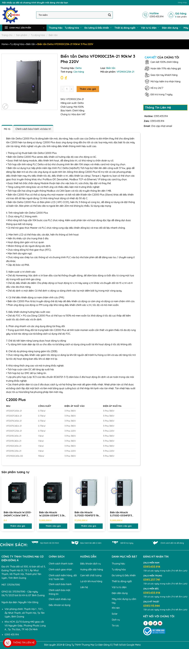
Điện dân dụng (170, 27)
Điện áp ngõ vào (75, 406)
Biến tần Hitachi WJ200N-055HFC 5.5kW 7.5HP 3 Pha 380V (53, 514)
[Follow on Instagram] (150, 623)
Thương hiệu (55, 27)
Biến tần (53, 35)
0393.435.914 (161, 116)
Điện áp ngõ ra (112, 406)
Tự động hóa (72, 27)
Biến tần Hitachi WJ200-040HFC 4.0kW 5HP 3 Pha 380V (18, 514)
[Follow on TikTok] (155, 623)
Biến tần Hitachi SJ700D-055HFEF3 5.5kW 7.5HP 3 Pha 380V (124, 514)
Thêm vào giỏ (88, 88)
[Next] (140, 504)
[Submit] (109, 15)
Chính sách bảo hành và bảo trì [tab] (33, 128)
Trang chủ (6, 35)
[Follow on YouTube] (160, 623)
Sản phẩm (21, 35)
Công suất (44, 406)
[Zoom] (5, 106)
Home (4, 44)
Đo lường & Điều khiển (97, 27)
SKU (8, 406)
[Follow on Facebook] (145, 623)
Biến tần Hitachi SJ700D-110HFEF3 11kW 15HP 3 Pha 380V (88, 514)
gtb (143, 644)
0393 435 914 (12, 634)
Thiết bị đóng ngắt (125, 27)
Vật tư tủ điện (149, 27)
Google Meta (133, 644)
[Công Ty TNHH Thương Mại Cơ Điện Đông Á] (17, 14)
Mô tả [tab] (7, 128)
